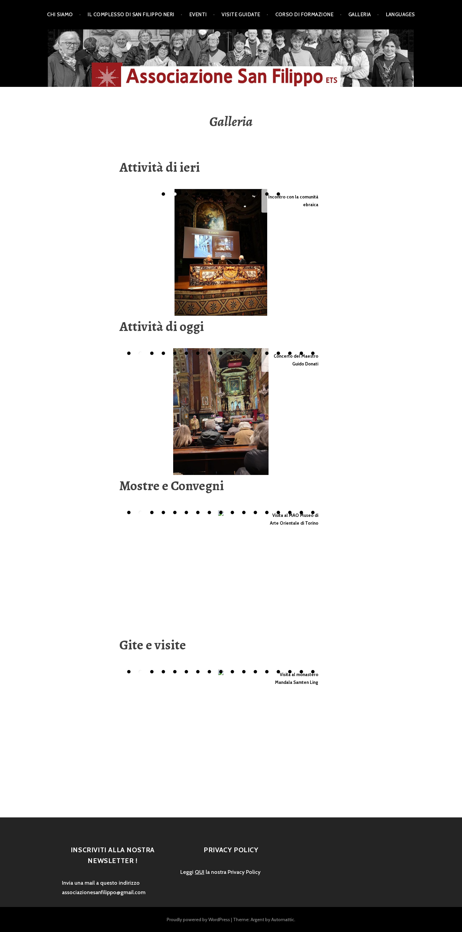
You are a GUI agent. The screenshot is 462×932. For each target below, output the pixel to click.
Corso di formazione (304, 14)
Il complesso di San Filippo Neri (131, 14)
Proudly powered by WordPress (198, 919)
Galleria (359, 14)
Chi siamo (60, 14)
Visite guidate (241, 14)
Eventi (198, 14)
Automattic (282, 919)
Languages (400, 14)
